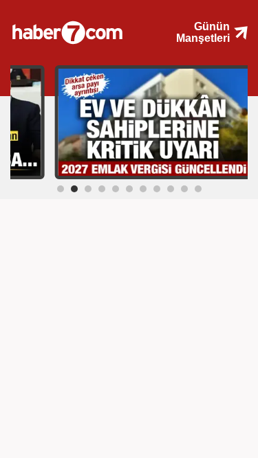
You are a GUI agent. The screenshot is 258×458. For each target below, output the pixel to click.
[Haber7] (77, 27)
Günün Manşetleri (203, 32)
